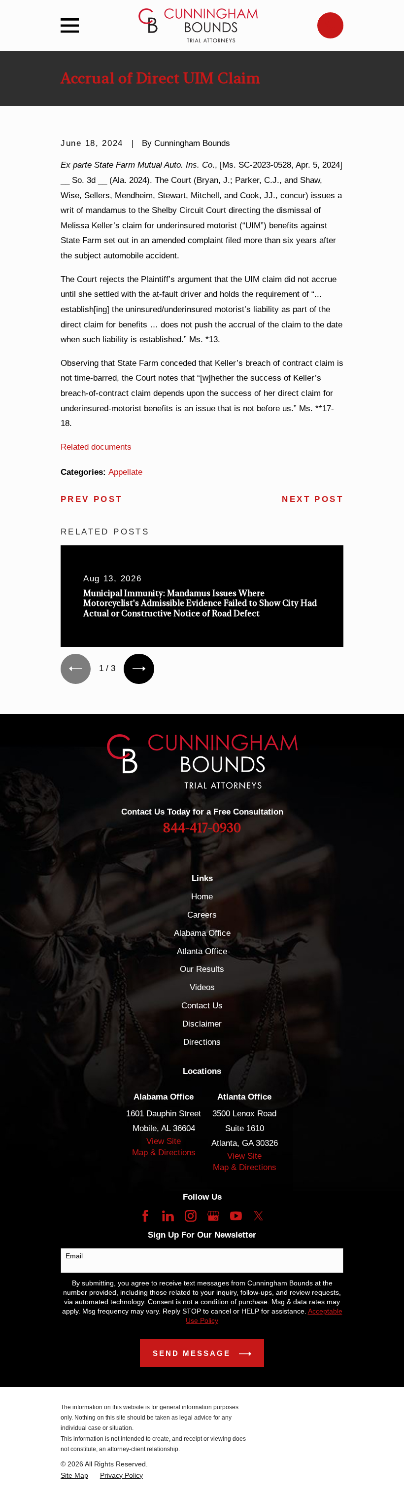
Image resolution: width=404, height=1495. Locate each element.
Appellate (125, 472)
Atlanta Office (202, 951)
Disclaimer (202, 1024)
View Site (163, 1141)
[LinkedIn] (168, 1216)
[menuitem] (74, 1475)
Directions (202, 1042)
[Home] (197, 25)
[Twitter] (259, 1216)
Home (202, 896)
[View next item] (139, 669)
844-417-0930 (202, 828)
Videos (202, 987)
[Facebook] (145, 1216)
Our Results (202, 969)
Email (74, 1256)
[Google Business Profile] (213, 1216)
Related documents (96, 447)
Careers (202, 915)
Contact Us (202, 1005)
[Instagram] (191, 1216)
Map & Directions (164, 1152)
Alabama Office (202, 933)
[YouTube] (236, 1216)
